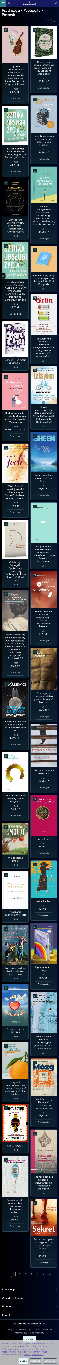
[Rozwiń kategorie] (3, 3)
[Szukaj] (9, 3)
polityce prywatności (33, 1355)
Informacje (8, 1289)
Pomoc (6, 1306)
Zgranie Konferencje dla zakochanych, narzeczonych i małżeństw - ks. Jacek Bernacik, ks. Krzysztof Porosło (15, 75)
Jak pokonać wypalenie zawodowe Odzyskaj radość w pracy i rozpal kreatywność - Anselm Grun (43, 348)
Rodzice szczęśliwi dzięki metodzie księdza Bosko (15, 971)
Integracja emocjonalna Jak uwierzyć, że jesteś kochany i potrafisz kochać (15, 1088)
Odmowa (35, 1361)
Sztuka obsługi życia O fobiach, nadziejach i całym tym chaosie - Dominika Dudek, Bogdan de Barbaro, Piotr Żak (15, 291)
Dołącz (29, 1339)
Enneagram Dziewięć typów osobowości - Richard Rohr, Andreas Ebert (15, 226)
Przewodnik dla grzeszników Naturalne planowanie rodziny (15, 1206)
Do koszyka (15, 98)
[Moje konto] (55, 3)
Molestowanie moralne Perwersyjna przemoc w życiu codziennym (43, 1042)
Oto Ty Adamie (44, 839)
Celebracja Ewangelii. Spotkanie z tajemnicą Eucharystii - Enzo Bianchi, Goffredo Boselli (15, 571)
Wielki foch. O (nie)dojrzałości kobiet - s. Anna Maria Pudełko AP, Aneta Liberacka (15, 492)
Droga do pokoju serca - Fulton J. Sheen (43, 478)
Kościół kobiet (44, 901)
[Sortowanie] (54, 21)
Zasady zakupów (12, 1298)
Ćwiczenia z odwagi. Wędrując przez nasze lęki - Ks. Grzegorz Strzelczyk (44, 68)
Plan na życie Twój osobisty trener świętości (15, 799)
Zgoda (23, 1361)
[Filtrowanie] (48, 21)
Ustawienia (50, 1361)
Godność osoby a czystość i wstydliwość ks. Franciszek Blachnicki (43, 1183)
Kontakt (7, 1315)
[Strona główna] (30, 3)
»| (50, 1274)
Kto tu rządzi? (15, 1146)
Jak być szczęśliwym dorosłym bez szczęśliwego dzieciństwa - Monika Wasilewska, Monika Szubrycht (44, 216)
